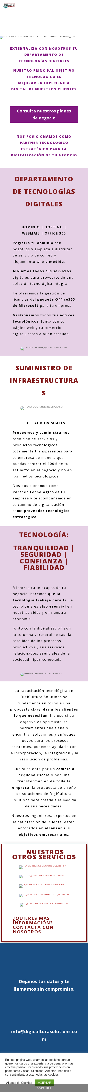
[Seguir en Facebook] (76, 6)
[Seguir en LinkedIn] (76, 28)
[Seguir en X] (76, 13)
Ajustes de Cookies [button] (19, 1082)
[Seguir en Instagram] (76, 21)
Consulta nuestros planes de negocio (44, 114)
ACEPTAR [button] (44, 1082)
